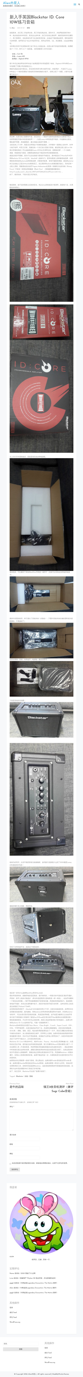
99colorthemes (63, 1374)
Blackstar (19, 1076)
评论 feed (13, 1317)
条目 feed (13, 1312)
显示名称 (13, 1135)
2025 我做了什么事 (28, 1273)
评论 (12, 1107)
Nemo (12, 1273)
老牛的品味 (17, 1087)
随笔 (28, 28)
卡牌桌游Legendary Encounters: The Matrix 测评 (38, 1283)
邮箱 (11, 1144)
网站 (11, 1154)
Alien (13, 28)
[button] (79, 4)
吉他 (26, 1076)
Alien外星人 (11, 3)
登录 (11, 1308)
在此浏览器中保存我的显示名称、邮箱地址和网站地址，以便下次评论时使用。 (40, 1163)
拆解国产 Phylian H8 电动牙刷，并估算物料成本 (37, 1278)
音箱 (31, 1076)
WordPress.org (15, 1322)
